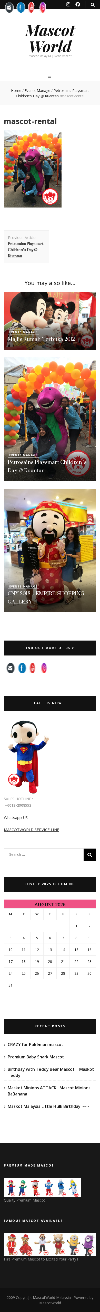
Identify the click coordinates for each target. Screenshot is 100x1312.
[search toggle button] (93, 5)
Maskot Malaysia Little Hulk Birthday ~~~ (48, 1106)
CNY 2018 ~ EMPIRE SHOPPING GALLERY (46, 597)
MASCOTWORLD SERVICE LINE (31, 829)
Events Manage (37, 90)
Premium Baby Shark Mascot (36, 1057)
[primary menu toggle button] (50, 76)
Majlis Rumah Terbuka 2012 (41, 339)
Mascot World (50, 37)
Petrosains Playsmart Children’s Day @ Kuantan (47, 466)
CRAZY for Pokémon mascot (35, 1044)
